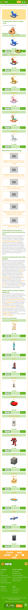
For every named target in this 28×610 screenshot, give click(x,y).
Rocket (14, 358)
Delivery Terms (4, 575)
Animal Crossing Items (17, 575)
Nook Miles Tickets (16, 573)
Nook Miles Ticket (6, 312)
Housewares (11, 315)
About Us (3, 571)
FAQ (1, 573)
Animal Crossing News (6, 582)
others (19, 284)
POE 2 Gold (15, 592)
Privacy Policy (4, 579)
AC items (21, 270)
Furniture (23, 280)
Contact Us (3, 589)
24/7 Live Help (4, 590)
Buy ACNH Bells (15, 571)
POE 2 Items (15, 590)
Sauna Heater (14, 530)
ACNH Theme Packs (17, 579)
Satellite (14, 511)
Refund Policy (4, 581)
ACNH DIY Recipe (16, 581)
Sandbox (14, 492)
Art (6, 284)
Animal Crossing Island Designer (19, 577)
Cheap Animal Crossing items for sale (11, 241)
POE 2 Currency (16, 589)
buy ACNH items (9, 302)
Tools (3, 284)
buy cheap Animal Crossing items (12, 306)
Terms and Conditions (6, 577)
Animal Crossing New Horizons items (15, 299)
